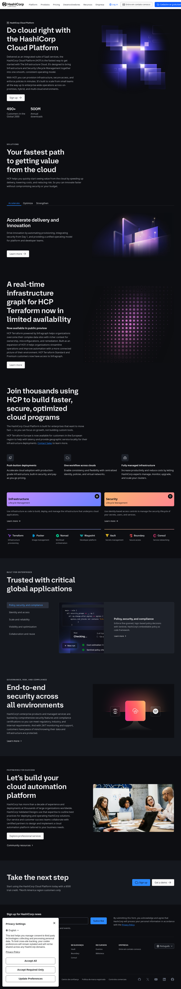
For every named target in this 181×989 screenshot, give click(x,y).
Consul (74, 957)
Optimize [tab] (28, 203)
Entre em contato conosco (130, 949)
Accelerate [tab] (14, 203)
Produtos (45, 4)
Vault (73, 949)
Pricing (56, 4)
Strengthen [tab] (42, 203)
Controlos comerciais (117, 979)
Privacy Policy (128, 924)
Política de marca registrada (93, 979)
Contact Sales (45, 443)
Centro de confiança (70, 979)
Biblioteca (100, 953)
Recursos (87, 4)
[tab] (28, 605)
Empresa (100, 4)
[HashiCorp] (13, 4)
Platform (33, 4)
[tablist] (28, 627)
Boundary (75, 953)
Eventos (99, 949)
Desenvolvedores (71, 4)
